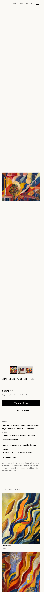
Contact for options (10, 440)
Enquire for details (21, 410)
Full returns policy (9, 457)
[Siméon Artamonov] (21, 3)
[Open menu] (37, 3)
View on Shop (21, 403)
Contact (33, 445)
